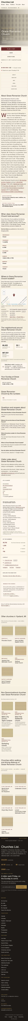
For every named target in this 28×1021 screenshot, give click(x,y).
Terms (6, 1016)
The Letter (18, 4)
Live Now (3, 938)
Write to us (3, 967)
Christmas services (6, 950)
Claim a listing (4, 982)
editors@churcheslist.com (8, 473)
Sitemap (3, 974)
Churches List (4, 7)
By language (4, 908)
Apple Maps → (13, 317)
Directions (11, 56)
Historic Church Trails (6, 940)
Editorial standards (5, 987)
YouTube (12, 567)
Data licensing (4, 972)
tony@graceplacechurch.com (11, 565)
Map (14, 80)
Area (14, 83)
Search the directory (6, 910)
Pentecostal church (7, 489)
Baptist (2, 927)
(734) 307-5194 (8, 560)
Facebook (18, 567)
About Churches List (6, 958)
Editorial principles (5, 963)
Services (14, 77)
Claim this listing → (9, 593)
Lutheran (3, 923)
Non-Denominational (12, 7)
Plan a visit (11, 49)
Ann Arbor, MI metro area (9, 186)
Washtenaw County (18, 184)
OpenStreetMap (14, 304)
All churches (4, 901)
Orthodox (3, 918)
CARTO (24, 304)
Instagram (5, 567)
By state (3, 903)
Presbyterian (4, 930)
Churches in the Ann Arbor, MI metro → (12, 576)
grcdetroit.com (8, 562)
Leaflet (9, 304)
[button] (14, 295)
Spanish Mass (4, 943)
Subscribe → (21, 887)
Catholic (3, 916)
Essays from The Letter (7, 960)
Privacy (15, 1016)
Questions (14, 88)
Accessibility (20, 1016)
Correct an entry (5, 985)
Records (14, 86)
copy (9, 42)
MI (18, 7)
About (23, 4)
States (7, 4)
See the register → (5, 605)
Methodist (3, 925)
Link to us (3, 969)
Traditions (12, 4)
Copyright (10, 1016)
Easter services (5, 952)
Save (11, 52)
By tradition (4, 905)
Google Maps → (21, 317)
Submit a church (5, 980)
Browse (3, 4)
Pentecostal (4, 932)
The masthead (4, 965)
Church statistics (5, 947)
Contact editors (5, 989)
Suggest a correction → (14, 595)
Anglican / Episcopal (6, 920)
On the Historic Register (7, 945)
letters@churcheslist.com (6, 1010)
